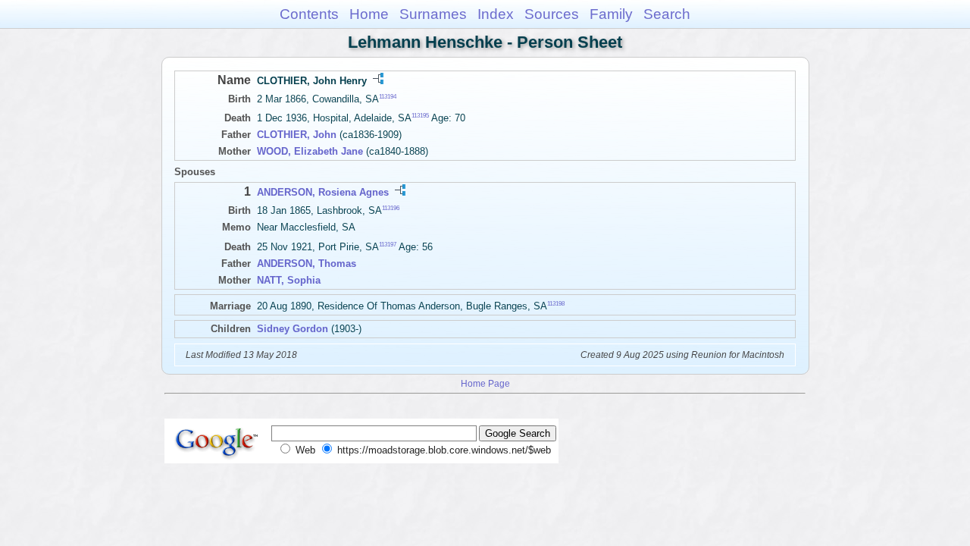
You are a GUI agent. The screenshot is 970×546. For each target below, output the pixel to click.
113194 (387, 96)
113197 (387, 243)
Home (369, 14)
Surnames (433, 14)
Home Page (485, 383)
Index (495, 14)
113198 (556, 303)
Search (666, 14)
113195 (420, 115)
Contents (309, 14)
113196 (390, 208)
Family (611, 14)
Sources (551, 14)
